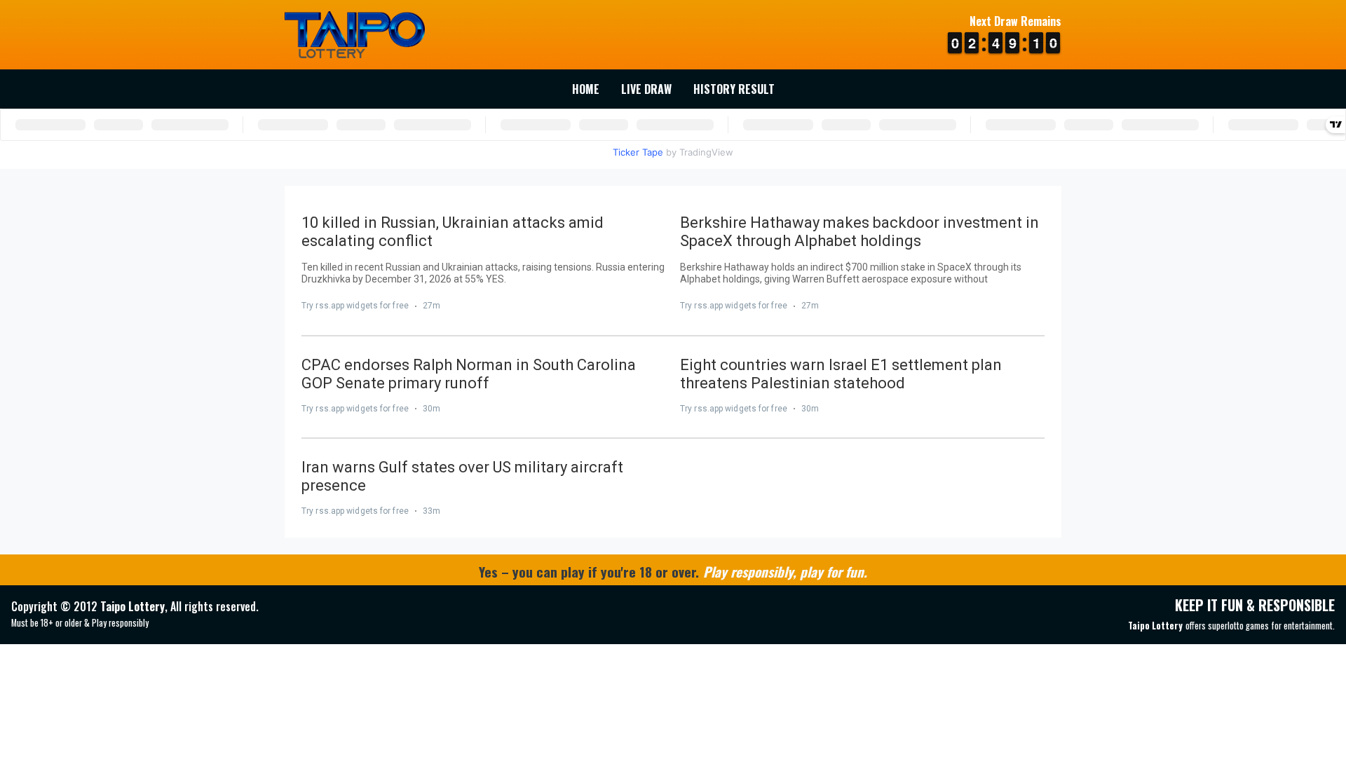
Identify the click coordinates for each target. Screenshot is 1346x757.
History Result (734, 89)
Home (585, 89)
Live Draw (646, 89)
